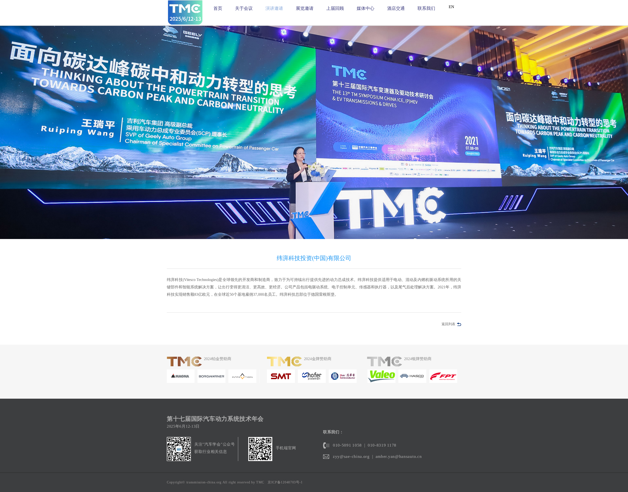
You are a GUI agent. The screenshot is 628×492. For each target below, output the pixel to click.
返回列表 (448, 324)
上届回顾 (335, 8)
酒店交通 (396, 8)
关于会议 (244, 8)
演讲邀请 (274, 8)
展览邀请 (305, 8)
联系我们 (426, 8)
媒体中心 (365, 8)
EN (451, 6)
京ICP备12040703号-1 (285, 482)
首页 (217, 8)
